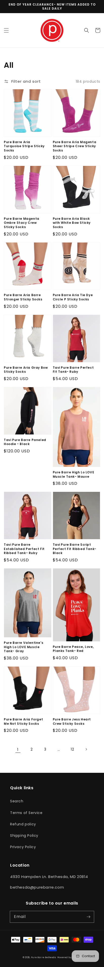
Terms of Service (26, 812)
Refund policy (23, 824)
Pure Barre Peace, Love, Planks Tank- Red (73, 649)
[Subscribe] (88, 916)
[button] (6, 30)
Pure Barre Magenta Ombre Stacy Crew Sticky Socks (21, 223)
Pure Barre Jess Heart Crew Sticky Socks (72, 721)
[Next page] (86, 749)
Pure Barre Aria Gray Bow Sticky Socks (26, 370)
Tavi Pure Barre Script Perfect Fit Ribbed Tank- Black (74, 549)
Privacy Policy (23, 846)
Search (16, 801)
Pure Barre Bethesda (43, 957)
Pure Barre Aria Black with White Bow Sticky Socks (72, 223)
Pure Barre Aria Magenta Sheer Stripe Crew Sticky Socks (74, 146)
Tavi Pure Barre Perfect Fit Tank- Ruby (73, 370)
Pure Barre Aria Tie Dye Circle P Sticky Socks (73, 297)
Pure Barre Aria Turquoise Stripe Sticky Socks (24, 146)
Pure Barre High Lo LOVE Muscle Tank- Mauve (73, 474)
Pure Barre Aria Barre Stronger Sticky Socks (23, 297)
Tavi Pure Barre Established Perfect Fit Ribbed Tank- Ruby (24, 549)
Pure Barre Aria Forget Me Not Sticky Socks (23, 721)
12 (72, 749)
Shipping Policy (24, 835)
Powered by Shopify (69, 957)
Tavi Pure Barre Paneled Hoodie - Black (25, 442)
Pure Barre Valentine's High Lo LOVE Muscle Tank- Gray (23, 647)
